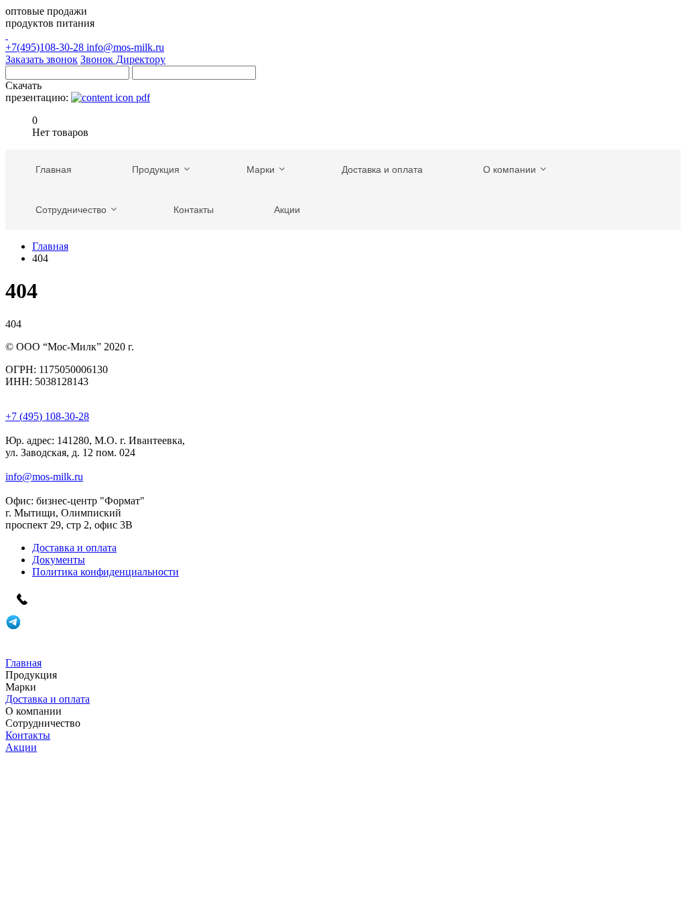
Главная (50, 246)
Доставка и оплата (74, 547)
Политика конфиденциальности (105, 571)
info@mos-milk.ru (125, 47)
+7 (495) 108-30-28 (47, 416)
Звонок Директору (122, 59)
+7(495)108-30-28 (45, 47)
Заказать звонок (41, 59)
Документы (58, 559)
